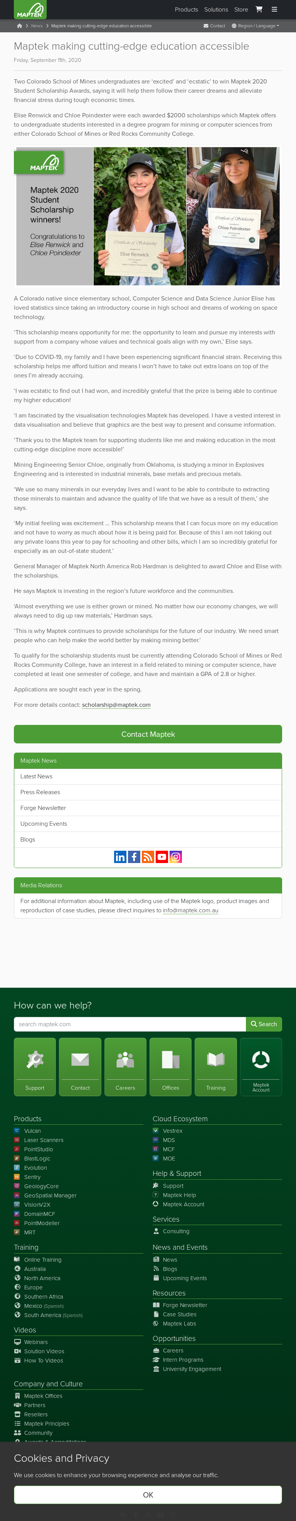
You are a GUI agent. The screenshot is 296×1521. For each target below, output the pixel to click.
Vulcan (32, 1131)
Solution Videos (44, 1351)
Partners (34, 1405)
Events (197, 1247)
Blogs (27, 839)
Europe (33, 1287)
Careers (173, 1350)
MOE (169, 1158)
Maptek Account (183, 1204)
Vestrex (172, 1131)
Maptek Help (179, 1195)
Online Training (43, 1260)
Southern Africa (43, 1296)
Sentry (32, 1177)
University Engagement (192, 1369)
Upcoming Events (43, 823)
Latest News (36, 776)
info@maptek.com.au (191, 910)
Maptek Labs (179, 1323)
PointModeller (42, 1223)
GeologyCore (41, 1186)
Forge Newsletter (43, 807)
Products (186, 9)
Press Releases (40, 792)
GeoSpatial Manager (50, 1195)
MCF (169, 1149)
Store (241, 9)
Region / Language (256, 25)
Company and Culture (48, 1383)
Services (166, 1219)
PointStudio (38, 1149)
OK (148, 1495)
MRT (29, 1232)
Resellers (36, 1414)
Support (173, 1186)
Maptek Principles (46, 1423)
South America (53, 1315)
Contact (217, 25)
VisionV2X (37, 1204)
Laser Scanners (44, 1140)
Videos (25, 1330)
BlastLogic (37, 1158)
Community (38, 1433)
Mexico (44, 1306)
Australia (35, 1269)
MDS (169, 1140)
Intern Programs (183, 1360)
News (37, 25)
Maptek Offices (43, 1396)
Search (267, 1024)
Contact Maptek (148, 734)
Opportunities (174, 1338)
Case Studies (180, 1314)
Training (26, 1247)
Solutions (216, 9)
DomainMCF (39, 1214)
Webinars (36, 1342)
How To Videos (43, 1360)
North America (42, 1278)
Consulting (176, 1231)
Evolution (35, 1168)
